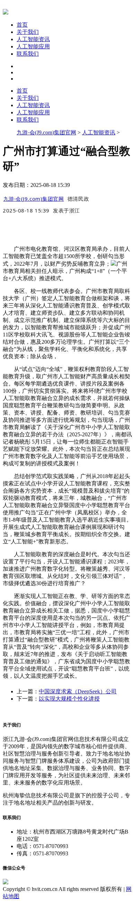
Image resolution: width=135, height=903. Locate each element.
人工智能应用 (33, 46)
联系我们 (28, 54)
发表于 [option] (66, 210)
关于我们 (28, 32)
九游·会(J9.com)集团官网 (46, 132)
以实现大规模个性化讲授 (69, 699)
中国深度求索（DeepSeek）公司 (78, 691)
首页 (22, 25)
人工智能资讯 (33, 39)
